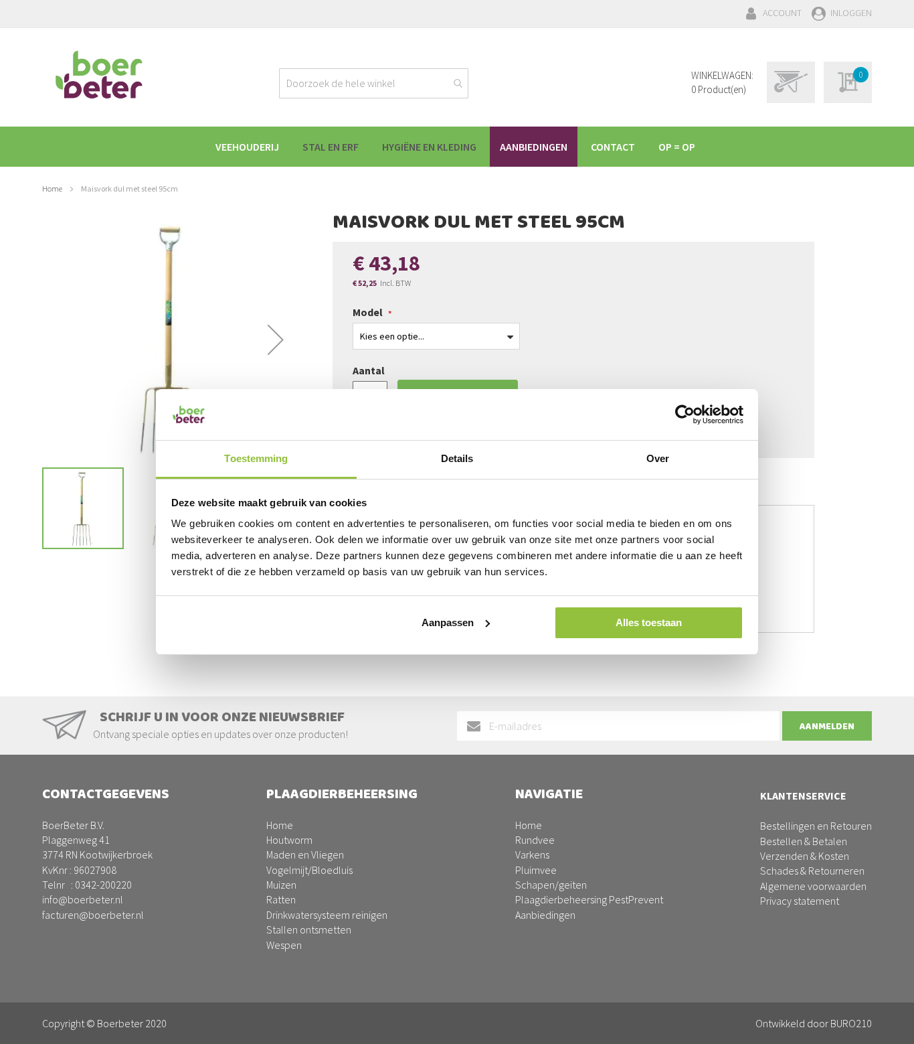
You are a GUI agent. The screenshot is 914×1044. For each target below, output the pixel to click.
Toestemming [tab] (256, 458)
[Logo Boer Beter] (99, 76)
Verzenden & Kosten (804, 856)
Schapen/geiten (551, 884)
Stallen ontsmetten (308, 929)
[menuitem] (247, 147)
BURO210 (851, 1023)
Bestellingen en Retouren (816, 825)
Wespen (284, 945)
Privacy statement (799, 900)
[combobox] (373, 83)
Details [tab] (457, 458)
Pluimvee (536, 870)
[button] (275, 339)
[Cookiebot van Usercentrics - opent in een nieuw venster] (684, 414)
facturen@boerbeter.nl (93, 914)
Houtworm (289, 839)
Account (782, 13)
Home (52, 188)
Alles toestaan (649, 622)
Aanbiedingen (545, 914)
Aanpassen (448, 622)
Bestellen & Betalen (803, 841)
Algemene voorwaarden (813, 886)
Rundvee (535, 839)
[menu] (457, 147)
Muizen (281, 884)
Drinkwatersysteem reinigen (326, 914)
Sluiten (457, 1018)
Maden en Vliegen (305, 854)
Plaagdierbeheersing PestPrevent (589, 899)
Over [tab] (657, 458)
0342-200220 (103, 884)
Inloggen (851, 13)
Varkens (532, 854)
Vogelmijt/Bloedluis (309, 870)
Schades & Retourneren (812, 870)
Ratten (281, 899)
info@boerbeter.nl (82, 899)
